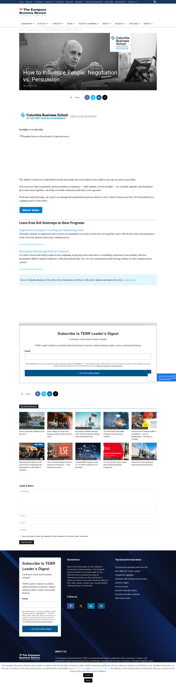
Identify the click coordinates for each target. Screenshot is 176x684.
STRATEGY (56, 23)
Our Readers (39, 2)
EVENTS (147, 23)
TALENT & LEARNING (87, 23)
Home (21, 2)
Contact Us (131, 2)
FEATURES (133, 23)
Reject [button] (88, 680)
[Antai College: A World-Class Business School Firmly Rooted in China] (60, 420)
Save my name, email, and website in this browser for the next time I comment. (55, 536)
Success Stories (121, 586)
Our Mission (59, 2)
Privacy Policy (80, 668)
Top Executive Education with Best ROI (131, 567)
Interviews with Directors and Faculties (131, 579)
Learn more (129, 280)
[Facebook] (87, 97)
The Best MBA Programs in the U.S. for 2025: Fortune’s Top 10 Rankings (86, 464)
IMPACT (105, 23)
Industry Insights (122, 582)
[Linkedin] (99, 97)
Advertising (109, 2)
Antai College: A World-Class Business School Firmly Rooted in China (59, 434)
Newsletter (79, 2)
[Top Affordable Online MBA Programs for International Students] (116, 420)
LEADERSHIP (26, 23)
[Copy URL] (104, 97)
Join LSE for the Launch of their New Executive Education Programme (115, 464)
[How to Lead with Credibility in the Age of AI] (31, 420)
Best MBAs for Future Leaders (58, 428)
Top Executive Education (93, 2)
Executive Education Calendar (127, 594)
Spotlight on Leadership (31, 129)
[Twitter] (93, 97)
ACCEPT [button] (88, 675)
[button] (155, 2)
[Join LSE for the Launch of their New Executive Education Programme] (116, 451)
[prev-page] (20, 475)
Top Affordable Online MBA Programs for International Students (113, 434)
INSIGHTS (119, 23)
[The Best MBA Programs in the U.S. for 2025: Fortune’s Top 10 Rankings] (88, 451)
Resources (49, 2)
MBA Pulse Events (122, 598)
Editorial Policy (120, 2)
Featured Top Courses (34, 30)
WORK (69, 23)
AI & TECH (42, 23)
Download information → (32, 244)
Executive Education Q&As (126, 590)
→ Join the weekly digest (88, 373)
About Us (29, 2)
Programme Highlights (124, 575)
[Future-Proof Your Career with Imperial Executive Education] (144, 451)
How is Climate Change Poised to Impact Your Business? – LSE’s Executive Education (59, 464)
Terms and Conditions (100, 668)
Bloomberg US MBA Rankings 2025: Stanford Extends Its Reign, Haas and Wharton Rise (87, 434)
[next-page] (25, 475)
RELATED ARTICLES (29, 407)
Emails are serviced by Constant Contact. (110, 366)
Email (27, 351)
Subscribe (69, 2)
